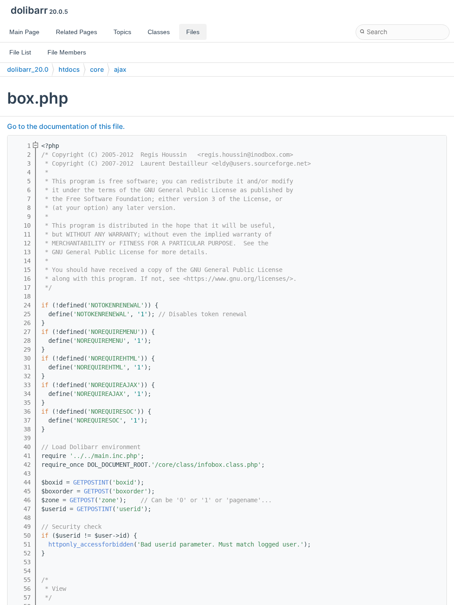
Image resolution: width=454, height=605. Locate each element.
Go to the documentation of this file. (66, 126)
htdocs (69, 69)
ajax (120, 69)
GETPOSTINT (91, 482)
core (97, 69)
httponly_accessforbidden (90, 544)
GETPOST (96, 491)
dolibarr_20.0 (27, 69)
